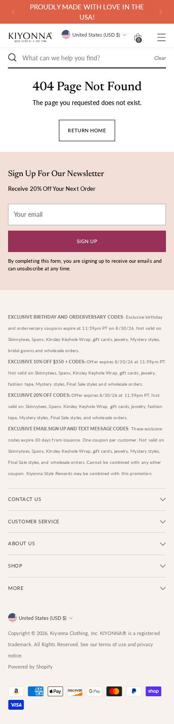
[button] (138, 37)
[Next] (160, 12)
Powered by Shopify (30, 666)
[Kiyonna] (30, 37)
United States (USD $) (96, 35)
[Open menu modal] (161, 37)
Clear (160, 58)
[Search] (12, 57)
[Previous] (13, 12)
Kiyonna (59, 633)
